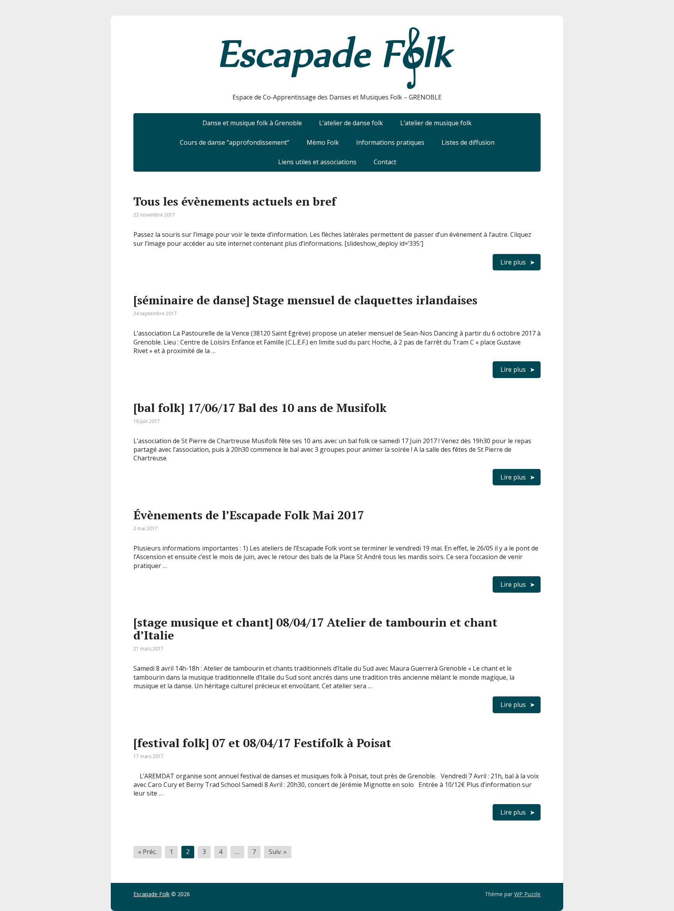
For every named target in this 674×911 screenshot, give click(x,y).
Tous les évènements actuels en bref (234, 201)
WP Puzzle (527, 894)
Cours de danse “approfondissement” (234, 142)
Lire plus (513, 262)
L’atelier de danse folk (351, 123)
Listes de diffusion (468, 142)
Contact (385, 162)
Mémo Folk (323, 142)
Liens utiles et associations (317, 162)
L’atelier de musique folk (436, 123)
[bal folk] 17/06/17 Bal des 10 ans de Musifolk (260, 408)
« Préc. (147, 851)
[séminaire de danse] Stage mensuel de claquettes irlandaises (305, 300)
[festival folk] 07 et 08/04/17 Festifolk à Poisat (262, 743)
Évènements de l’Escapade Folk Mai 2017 (248, 515)
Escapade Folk (151, 894)
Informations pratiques (390, 142)
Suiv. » (278, 851)
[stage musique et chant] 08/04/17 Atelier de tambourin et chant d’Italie (315, 628)
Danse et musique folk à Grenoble (252, 123)
